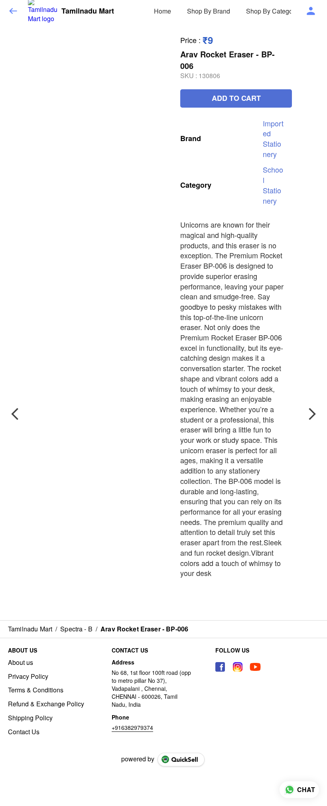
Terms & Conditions (35, 690)
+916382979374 (132, 727)
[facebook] (220, 667)
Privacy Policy (28, 676)
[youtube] (255, 667)
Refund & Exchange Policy (46, 704)
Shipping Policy (30, 718)
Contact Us (23, 731)
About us (20, 662)
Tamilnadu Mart (87, 11)
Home (162, 11)
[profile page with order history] (311, 11)
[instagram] (237, 667)
